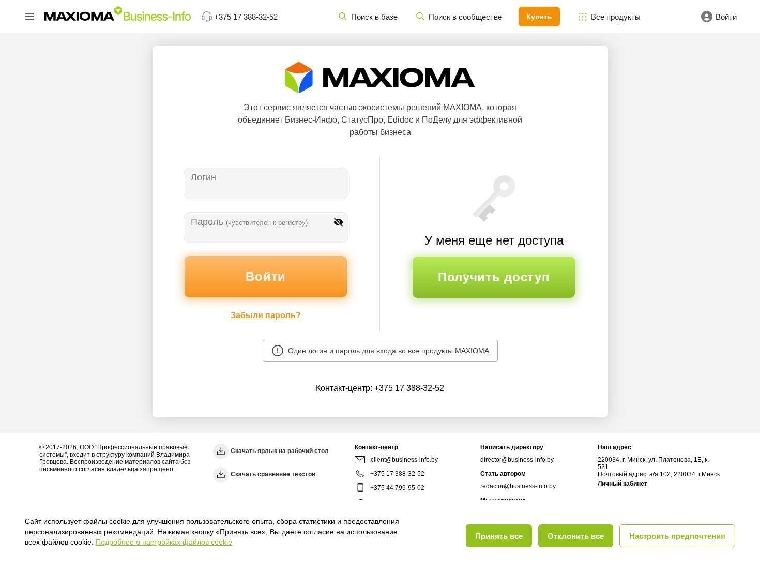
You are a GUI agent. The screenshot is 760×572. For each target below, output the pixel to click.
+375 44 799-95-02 (397, 487)
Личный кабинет (622, 483)
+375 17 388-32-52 (409, 388)
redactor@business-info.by (518, 486)
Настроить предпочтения (677, 536)
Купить (539, 16)
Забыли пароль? (266, 315)
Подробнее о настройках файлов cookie (164, 542)
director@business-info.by (517, 459)
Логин (203, 177)
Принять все (499, 536)
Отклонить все (576, 536)
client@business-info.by (404, 459)
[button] (29, 16)
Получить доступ (494, 277)
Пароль (249, 222)
